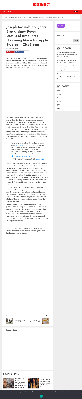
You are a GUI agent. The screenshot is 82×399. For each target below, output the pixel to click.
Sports (58, 105)
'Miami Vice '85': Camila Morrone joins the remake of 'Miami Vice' (46, 382)
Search (61, 35)
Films (58, 91)
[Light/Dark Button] (76, 11)
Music (58, 98)
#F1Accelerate (21, 145)
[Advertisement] (27, 80)
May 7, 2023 (10, 48)
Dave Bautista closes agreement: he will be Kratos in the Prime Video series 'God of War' (20, 384)
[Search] (79, 11)
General (59, 94)
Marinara (59, 73)
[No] (80, 394)
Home (3, 11)
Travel (59, 108)
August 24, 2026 (45, 386)
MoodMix (60, 26)
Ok (41, 396)
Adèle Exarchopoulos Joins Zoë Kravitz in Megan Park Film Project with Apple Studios (67, 68)
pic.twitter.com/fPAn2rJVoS (20, 156)
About (9, 11)
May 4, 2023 (40, 159)
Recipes (59, 101)
